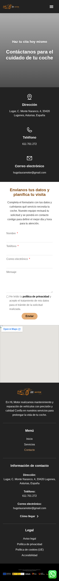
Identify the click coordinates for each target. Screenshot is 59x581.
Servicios (29, 444)
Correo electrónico (17, 259)
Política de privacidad (29, 544)
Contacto (29, 450)
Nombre (11, 233)
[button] (51, 7)
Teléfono (11, 246)
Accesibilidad (29, 555)
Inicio (29, 438)
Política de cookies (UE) (30, 549)
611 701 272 (29, 495)
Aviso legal (29, 538)
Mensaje (11, 272)
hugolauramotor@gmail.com (29, 508)
